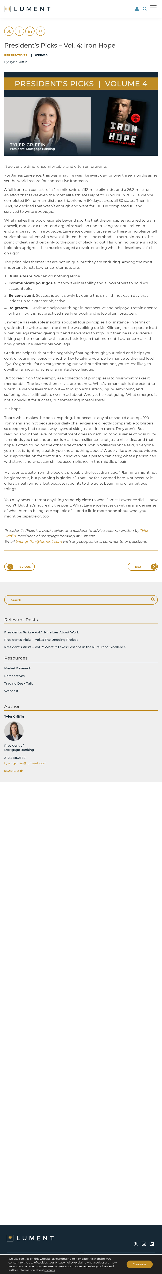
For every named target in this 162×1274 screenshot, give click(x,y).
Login (137, 9)
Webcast (11, 691)
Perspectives (15, 55)
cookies (50, 1270)
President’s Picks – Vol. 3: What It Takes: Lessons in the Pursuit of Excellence (65, 647)
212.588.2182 (15, 758)
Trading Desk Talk (18, 683)
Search (145, 9)
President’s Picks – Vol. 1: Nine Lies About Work (41, 632)
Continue (139, 1264)
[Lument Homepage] (30, 1238)
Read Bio (12, 771)
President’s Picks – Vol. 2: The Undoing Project (41, 640)
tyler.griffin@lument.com (25, 763)
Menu (153, 7)
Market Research (17, 668)
